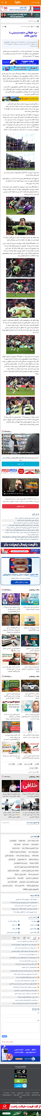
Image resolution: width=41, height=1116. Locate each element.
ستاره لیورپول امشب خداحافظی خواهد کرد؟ (25, 912)
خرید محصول (20, 506)
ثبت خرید (20, 464)
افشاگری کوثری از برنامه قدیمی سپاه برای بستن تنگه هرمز (23, 984)
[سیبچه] (20, 1071)
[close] (1, 1103)
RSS (20, 1097)
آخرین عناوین (35, 938)
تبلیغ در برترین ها (25, 1095)
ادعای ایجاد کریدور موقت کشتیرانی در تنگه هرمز (25, 991)
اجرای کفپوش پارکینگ (32, 886)
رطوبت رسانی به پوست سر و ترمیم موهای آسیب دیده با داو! (22, 530)
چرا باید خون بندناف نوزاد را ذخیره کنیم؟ (28, 520)
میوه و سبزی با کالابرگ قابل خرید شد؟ (28, 961)
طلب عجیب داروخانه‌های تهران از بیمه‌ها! (27, 997)
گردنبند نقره (17, 844)
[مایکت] (20, 1086)
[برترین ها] (18, 2)
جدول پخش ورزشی (12, 932)
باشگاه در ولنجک (34, 863)
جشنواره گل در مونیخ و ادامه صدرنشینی (26, 899)
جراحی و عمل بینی (8, 886)
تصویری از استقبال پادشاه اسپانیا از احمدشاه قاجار (25, 987)
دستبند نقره (26, 844)
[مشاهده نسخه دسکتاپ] (2, 2)
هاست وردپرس (11, 878)
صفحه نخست (35, 1093)
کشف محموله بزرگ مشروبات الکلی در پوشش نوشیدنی (24, 951)
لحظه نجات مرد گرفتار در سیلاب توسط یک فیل (26, 994)
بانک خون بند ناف (19, 886)
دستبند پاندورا (16, 848)
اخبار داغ (24, 938)
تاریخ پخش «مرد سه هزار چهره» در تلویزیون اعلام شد (24, 945)
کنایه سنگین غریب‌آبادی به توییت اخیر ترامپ (26, 964)
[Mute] (6, 453)
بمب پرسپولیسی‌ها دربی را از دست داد (28, 954)
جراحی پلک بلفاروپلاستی (20, 863)
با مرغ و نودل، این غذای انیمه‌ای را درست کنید (26, 948)
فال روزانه (14, 929)
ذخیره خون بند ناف (33, 874)
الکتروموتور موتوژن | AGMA (30, 889)
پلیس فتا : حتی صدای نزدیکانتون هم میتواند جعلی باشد (24, 525)
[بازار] (20, 1081)
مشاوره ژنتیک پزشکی (13, 871)
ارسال (4, 1036)
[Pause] (3, 453)
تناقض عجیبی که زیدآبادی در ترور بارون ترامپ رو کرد (24, 1003)
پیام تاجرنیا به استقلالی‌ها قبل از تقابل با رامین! (26, 1000)
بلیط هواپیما (22, 841)
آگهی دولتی (16, 1095)
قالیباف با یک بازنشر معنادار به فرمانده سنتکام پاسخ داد (23, 971)
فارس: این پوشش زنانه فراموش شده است (27, 941)
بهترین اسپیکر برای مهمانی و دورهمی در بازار (27, 518)
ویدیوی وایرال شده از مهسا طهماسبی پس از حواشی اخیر (23, 958)
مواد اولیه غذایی (9, 856)
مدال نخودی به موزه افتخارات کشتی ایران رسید (26, 981)
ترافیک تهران (33, 929)
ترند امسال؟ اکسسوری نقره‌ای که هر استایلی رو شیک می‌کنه (23, 528)
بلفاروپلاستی (13, 841)
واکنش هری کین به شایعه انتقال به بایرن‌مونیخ (24, 909)
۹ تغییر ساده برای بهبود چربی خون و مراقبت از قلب (25, 974)
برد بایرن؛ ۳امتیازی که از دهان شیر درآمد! (26, 906)
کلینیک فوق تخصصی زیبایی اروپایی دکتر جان (26, 867)
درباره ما (13, 1093)
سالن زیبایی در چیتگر (20, 874)
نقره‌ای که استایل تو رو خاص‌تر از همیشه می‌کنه (26, 523)
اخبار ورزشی (20, 1093)
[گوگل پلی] (20, 1076)
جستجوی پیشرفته (7, 1095)
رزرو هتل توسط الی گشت (23, 856)
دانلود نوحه (20, 878)
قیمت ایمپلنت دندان (33, 841)
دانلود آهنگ (35, 856)
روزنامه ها (34, 921)
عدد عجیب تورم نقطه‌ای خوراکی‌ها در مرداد (26, 977)
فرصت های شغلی (36, 1095)
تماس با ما (6, 1093)
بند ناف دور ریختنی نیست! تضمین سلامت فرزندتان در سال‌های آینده (20, 537)
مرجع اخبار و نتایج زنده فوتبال (18, 852)
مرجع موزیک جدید (33, 852)
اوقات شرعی (33, 932)
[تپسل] (2, 432)
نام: (38, 1013)
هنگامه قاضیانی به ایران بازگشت (29, 967)
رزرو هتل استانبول (33, 859)
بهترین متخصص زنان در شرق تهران (29, 882)
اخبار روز (28, 1093)
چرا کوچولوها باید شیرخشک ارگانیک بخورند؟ (27, 539)
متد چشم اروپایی (22, 859)
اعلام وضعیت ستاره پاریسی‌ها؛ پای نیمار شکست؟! (24, 903)
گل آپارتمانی (12, 859)
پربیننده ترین (14, 938)
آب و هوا (14, 925)
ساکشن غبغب (34, 844)
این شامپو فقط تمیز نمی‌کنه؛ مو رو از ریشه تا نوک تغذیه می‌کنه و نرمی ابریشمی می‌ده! (22, 534)
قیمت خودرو (33, 925)
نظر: (38, 1020)
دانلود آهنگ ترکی (12, 882)
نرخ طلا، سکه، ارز (12, 921)
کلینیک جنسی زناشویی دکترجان (30, 871)
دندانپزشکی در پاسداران (32, 878)
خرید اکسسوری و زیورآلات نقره (30, 848)
